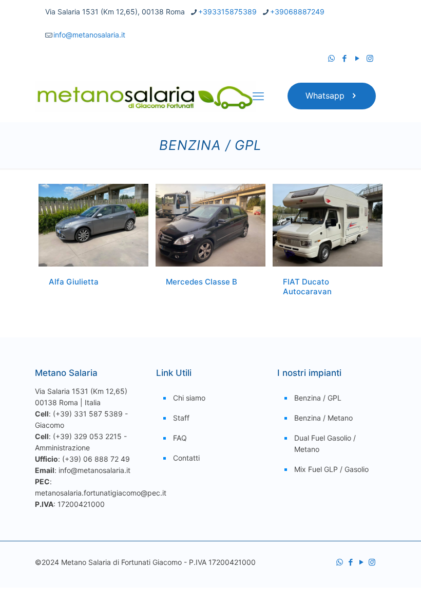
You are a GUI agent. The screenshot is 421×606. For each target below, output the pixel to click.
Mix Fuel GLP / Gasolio (331, 469)
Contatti (186, 457)
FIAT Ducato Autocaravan (307, 286)
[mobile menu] (258, 96)
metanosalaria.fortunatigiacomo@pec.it (100, 492)
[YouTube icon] (357, 58)
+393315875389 (227, 11)
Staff (181, 417)
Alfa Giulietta (74, 282)
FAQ (180, 437)
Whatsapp (325, 95)
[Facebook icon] (344, 58)
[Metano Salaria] (145, 96)
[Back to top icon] (371, 585)
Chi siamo (189, 397)
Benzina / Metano (323, 417)
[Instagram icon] (370, 58)
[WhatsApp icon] (331, 58)
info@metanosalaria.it (89, 34)
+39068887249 (297, 11)
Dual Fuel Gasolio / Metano (325, 443)
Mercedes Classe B (201, 282)
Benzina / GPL (317, 397)
